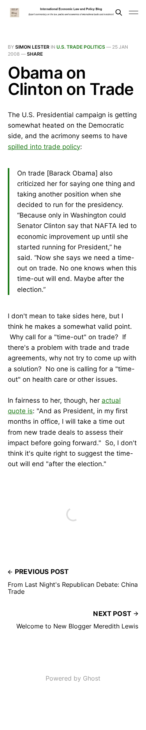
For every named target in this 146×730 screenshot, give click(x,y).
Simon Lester (32, 47)
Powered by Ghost (73, 678)
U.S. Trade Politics (80, 47)
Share (35, 54)
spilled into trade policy (44, 147)
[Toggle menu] (133, 12)
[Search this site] (119, 12)
